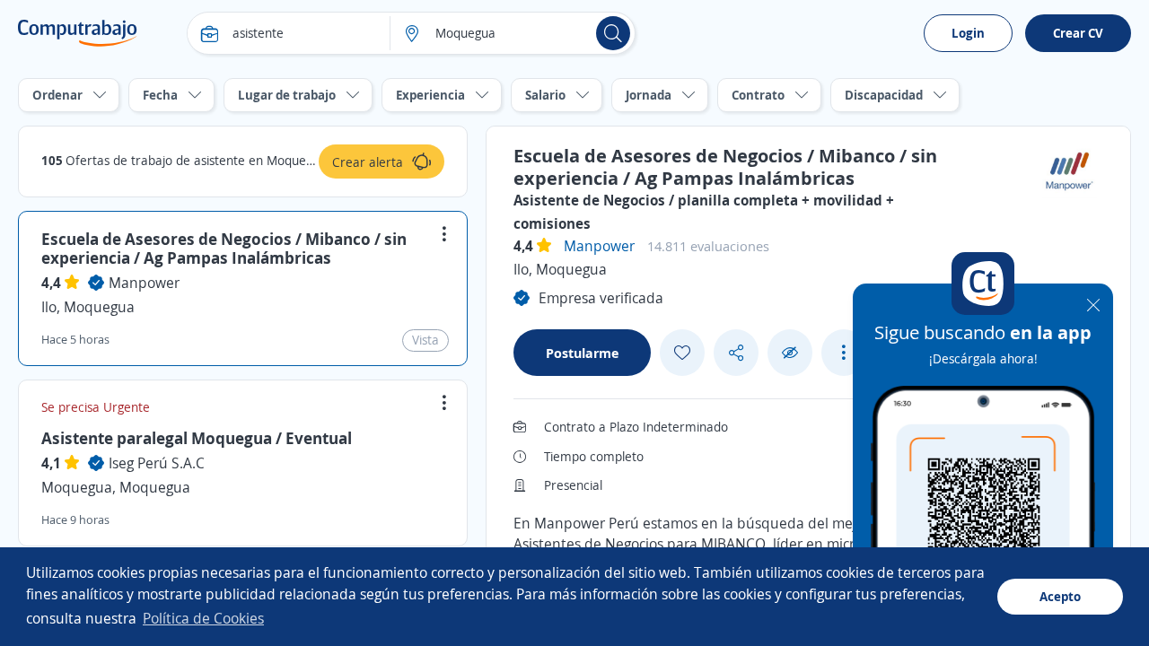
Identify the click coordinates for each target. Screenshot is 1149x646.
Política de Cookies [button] (203, 618)
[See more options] (843, 352)
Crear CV (1078, 32)
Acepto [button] (1060, 596)
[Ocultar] (790, 353)
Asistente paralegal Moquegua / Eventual (196, 438)
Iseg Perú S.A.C (157, 463)
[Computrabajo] (77, 33)
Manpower (144, 282)
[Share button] (736, 353)
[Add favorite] (682, 352)
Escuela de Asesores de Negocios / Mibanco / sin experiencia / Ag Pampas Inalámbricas (224, 248)
